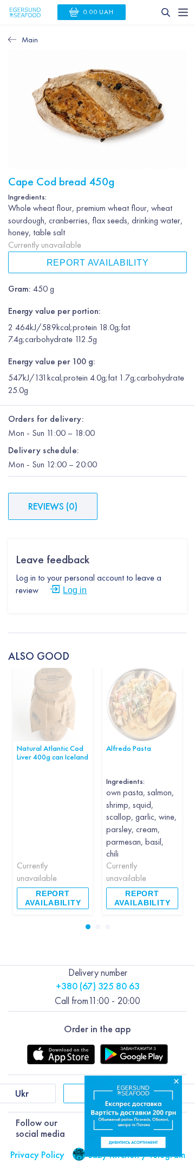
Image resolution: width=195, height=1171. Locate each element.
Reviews (52, 506)
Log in (75, 590)
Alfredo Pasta (128, 747)
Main (30, 39)
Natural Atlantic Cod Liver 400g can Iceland (52, 752)
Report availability (98, 262)
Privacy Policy (37, 1154)
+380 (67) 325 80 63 (98, 986)
